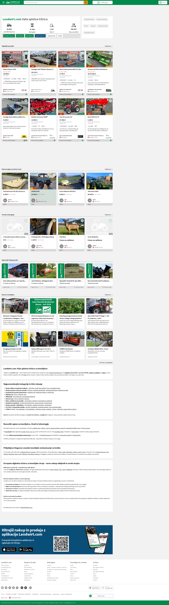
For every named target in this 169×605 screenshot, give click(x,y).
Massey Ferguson (101, 452)
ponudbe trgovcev (9, 36)
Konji (48, 573)
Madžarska (69, 469)
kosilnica (29, 390)
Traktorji (26, 565)
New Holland (42, 388)
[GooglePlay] (25, 549)
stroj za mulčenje (19, 399)
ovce (31, 432)
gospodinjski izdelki (71, 428)
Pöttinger (24, 454)
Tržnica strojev (5, 565)
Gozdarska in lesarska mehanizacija (57, 569)
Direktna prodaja (102, 26)
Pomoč (5, 598)
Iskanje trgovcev (40, 36)
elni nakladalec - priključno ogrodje (36, 409)
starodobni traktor (55, 388)
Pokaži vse (108, 46)
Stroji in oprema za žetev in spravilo (56, 567)
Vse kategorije (5, 576)
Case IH (79, 452)
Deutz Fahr (11, 454)
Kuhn (16, 454)
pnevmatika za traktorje (31, 401)
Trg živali (93, 26)
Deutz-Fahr (73, 580)
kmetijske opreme (45, 435)
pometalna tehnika (43, 407)
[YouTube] (2, 587)
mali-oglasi (20, 36)
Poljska (95, 580)
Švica (94, 573)
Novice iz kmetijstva (8, 295)
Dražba (60, 36)
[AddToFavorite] (26, 53)
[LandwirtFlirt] (30, 587)
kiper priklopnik (17, 396)
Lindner (75, 452)
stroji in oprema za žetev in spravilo (55, 428)
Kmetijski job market (52, 578)
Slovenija (95, 578)
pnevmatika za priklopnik (45, 401)
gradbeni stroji (36, 428)
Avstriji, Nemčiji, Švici (56, 469)
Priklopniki (27, 580)
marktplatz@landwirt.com (69, 603)
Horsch (44, 454)
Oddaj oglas (4, 580)
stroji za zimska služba (55, 407)
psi (34, 432)
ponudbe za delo (58, 432)
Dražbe (3, 573)
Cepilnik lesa (27, 576)
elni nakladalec (20, 409)
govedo (23, 432)
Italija (64, 469)
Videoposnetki (51, 36)
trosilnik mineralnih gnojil (27, 403)
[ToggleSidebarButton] (3, 2)
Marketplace (29, 36)
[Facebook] (9, 587)
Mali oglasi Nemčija (98, 571)
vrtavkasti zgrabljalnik (39, 390)
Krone (20, 454)
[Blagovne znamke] (25, 587)
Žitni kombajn (28, 567)
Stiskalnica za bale (29, 569)
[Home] (13, 2)
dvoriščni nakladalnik (31, 407)
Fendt (36, 388)
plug (25, 394)
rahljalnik (20, 394)
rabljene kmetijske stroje (55, 373)
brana (15, 394)
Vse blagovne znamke (7, 578)
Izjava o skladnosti (66, 594)
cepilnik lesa (50, 392)
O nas (2, 594)
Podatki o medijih (11, 594)
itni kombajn (28, 405)
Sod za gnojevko (28, 573)
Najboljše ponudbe (8, 46)
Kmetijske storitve (89, 32)
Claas (48, 388)
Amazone (37, 454)
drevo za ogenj (86, 428)
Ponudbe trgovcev (6, 567)
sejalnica (26, 399)
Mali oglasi (4, 569)
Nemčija (95, 569)
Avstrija (95, 565)
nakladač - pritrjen (51, 409)
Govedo (49, 571)
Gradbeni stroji (28, 578)
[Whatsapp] (17, 588)
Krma (48, 576)
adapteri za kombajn (38, 405)
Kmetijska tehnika (89, 19)
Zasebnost (35, 594)
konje (27, 432)
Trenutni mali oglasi (8, 215)
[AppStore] (9, 549)
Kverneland (31, 454)
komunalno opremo (65, 435)
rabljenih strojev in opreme (28, 452)
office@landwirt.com (26, 507)
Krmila (86, 26)
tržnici (25, 375)
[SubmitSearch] (86, 2)
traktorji (43, 428)
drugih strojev (76, 435)
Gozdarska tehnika (102, 19)
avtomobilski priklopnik (28, 396)
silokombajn (48, 405)
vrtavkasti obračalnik (51, 390)
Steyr (60, 452)
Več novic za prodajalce (106, 362)
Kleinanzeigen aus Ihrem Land (11, 169)
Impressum (55, 594)
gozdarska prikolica (41, 392)
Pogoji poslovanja (45, 594)
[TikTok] (13, 587)
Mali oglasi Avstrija (98, 567)
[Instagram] (6, 587)
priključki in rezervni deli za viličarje (66, 409)
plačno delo (75, 432)
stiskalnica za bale (63, 390)
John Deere (31, 388)
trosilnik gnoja (48, 403)
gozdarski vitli (31, 392)
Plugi (25, 571)
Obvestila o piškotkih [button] (24, 594)
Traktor (49, 565)
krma (78, 428)
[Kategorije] (22, 587)
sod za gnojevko (39, 403)
